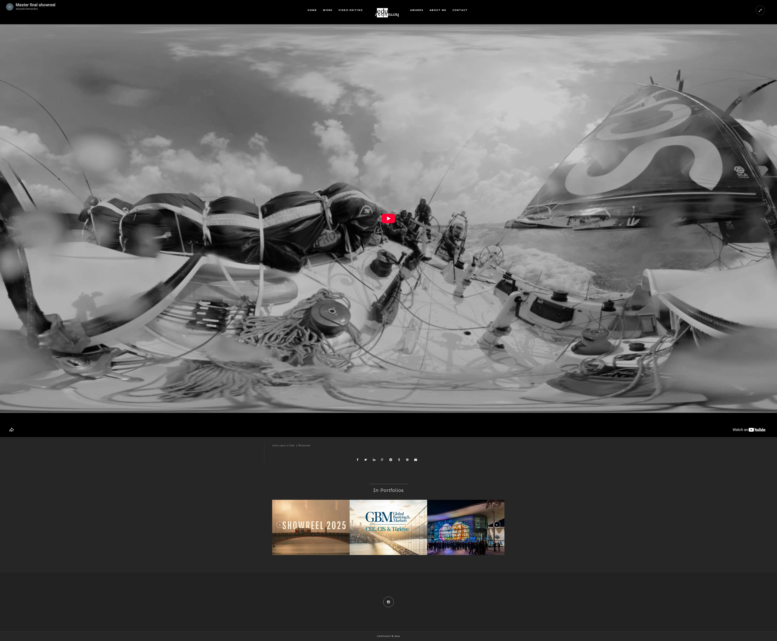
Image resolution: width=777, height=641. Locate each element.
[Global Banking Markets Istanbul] (388, 527)
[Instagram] (388, 602)
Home (312, 10)
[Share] (357, 460)
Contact (460, 10)
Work (327, 10)
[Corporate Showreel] (311, 527)
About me (438, 10)
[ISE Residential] (466, 527)
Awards (417, 10)
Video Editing (351, 10)
